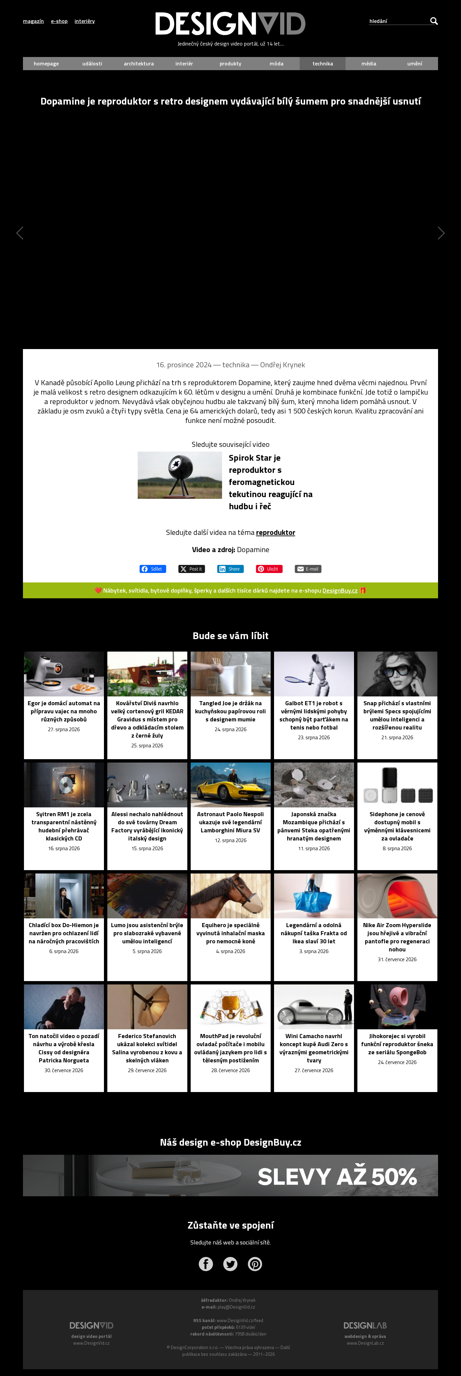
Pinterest (255, 1264)
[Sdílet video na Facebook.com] (152, 566)
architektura (139, 63)
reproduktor (275, 532)
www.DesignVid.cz (91, 1343)
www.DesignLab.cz (365, 1343)
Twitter (230, 1264)
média (368, 63)
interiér (184, 63)
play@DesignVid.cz (236, 1306)
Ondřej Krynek (282, 364)
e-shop (59, 21)
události (92, 63)
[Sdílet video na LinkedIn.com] (230, 566)
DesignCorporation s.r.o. (195, 1347)
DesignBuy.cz (340, 590)
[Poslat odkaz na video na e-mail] (308, 566)
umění (414, 63)
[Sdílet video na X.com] (191, 566)
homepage (46, 63)
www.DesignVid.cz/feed (240, 1320)
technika (323, 63)
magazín (33, 21)
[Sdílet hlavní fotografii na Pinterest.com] (269, 566)
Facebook (205, 1264)
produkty (230, 63)
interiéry (85, 21)
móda (276, 63)
